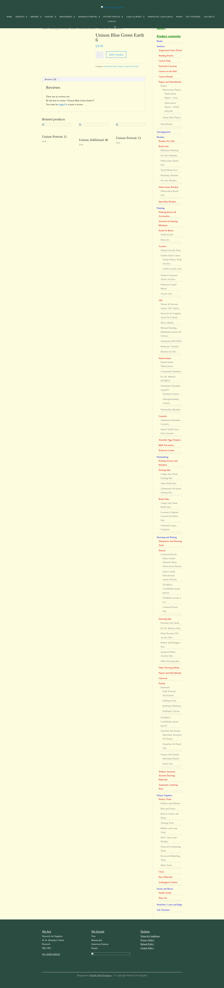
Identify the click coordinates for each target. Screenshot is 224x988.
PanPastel (165, 687)
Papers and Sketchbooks (170, 82)
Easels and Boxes (165, 888)
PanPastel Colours (171, 711)
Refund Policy (147, 944)
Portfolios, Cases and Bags (169, 904)
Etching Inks (165, 470)
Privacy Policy (147, 940)
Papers (164, 85)
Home (9, 17)
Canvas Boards (166, 76)
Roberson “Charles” (170, 346)
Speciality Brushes (167, 201)
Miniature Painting (169, 150)
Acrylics (163, 246)
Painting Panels (166, 55)
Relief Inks (164, 499)
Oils (161, 300)
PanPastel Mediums (172, 706)
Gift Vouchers (193, 17)
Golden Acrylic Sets (172, 268)
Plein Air (165, 240)
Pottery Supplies (111, 17)
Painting (49, 17)
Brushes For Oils (167, 141)
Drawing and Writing (58, 28)
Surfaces (19, 17)
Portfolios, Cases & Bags (160, 17)
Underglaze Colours (168, 882)
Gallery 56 (209, 17)
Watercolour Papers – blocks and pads (171, 107)
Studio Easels (167, 234)
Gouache (163, 416)
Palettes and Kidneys (170, 803)
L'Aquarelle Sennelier (171, 371)
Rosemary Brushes (169, 175)
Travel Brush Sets (169, 170)
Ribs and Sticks (168, 808)
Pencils (162, 550)
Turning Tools (167, 823)
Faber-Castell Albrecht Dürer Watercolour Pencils (172, 562)
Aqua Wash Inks (168, 483)
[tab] (50, 79)
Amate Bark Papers (172, 117)
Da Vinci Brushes (169, 155)
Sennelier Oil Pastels (170, 731)
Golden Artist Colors (170, 255)
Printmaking (66, 17)
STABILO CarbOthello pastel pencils (171, 588)
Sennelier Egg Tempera (170, 440)
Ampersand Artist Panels (170, 50)
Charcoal (163, 678)
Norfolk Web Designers (100, 975)
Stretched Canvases (168, 66)
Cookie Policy (147, 948)
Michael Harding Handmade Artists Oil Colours (171, 332)
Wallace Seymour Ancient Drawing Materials (167, 775)
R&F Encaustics (166, 445)
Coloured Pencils (169, 554)
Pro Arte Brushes (169, 180)
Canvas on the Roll (168, 71)
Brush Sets (164, 146)
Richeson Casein (166, 450)
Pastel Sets (168, 763)
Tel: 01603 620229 (51, 954)
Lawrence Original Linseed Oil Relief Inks (169, 516)
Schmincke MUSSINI (171, 341)
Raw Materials (165, 877)
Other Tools (166, 865)
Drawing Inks (165, 619)
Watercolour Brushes (168, 187)
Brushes (35, 17)
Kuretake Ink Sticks (170, 623)
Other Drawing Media (169, 667)
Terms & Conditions (150, 936)
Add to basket (116, 54)
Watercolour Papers (172, 89)
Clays (161, 871)
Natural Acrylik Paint (171, 250)
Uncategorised (163, 132)
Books (179, 17)
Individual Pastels (110, 66)
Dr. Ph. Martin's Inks (170, 628)
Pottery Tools (165, 799)
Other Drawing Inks (170, 661)
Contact (112, 21)
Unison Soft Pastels (87, 28)
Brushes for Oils (168, 351)
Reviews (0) (50, 79)
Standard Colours (171, 394)
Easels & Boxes (134, 17)
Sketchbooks (167, 124)
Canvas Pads (165, 60)
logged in (62, 104)
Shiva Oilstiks (167, 322)
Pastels (73, 28)
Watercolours (165, 358)
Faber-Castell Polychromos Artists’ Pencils (170, 575)
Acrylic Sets (166, 293)
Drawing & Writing (87, 17)
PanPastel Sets (169, 700)
